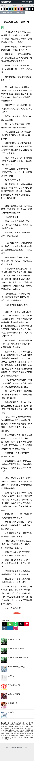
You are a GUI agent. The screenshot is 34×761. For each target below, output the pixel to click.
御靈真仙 (11, 726)
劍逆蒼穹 (27, 726)
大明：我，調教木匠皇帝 (17, 733)
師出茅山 (22, 730)
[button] (4, 624)
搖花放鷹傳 (8, 739)
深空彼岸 (18, 724)
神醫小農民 (4, 726)
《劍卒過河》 (15, 5)
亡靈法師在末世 (15, 728)
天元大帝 (4, 732)
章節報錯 (17, 613)
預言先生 (20, 737)
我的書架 (24, 1)
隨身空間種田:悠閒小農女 (21, 723)
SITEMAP (14, 747)
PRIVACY (22, 747)
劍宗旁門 (6, 724)
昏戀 (17, 730)
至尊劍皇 (10, 723)
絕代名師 (7, 728)
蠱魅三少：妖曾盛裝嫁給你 (10, 735)
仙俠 (7, 5)
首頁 (2, 5)
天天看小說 (6, 2)
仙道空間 (12, 724)
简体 (31, 1)
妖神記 (24, 724)
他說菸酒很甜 (29, 730)
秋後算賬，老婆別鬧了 (11, 737)
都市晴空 (26, 737)
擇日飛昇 (29, 724)
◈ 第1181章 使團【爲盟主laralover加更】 (12, 12)
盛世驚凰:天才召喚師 (9, 730)
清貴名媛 (10, 732)
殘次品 (8, 733)
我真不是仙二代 (19, 726)
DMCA (18, 747)
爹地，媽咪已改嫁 (19, 732)
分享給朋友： (5, 620)
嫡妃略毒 (27, 732)
